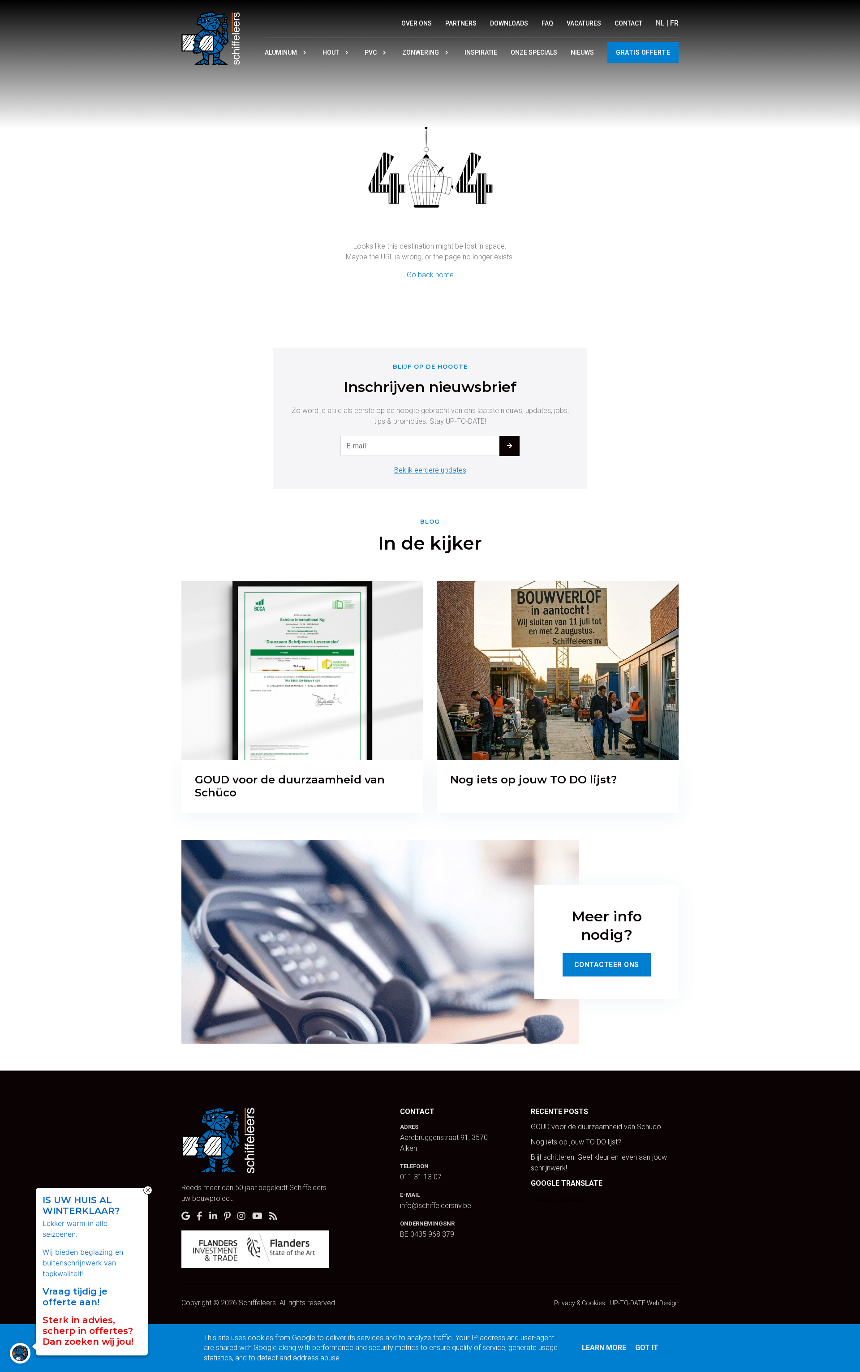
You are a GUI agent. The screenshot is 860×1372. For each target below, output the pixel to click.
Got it (646, 1347)
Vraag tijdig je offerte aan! (75, 1296)
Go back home (430, 275)
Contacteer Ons (606, 964)
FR (674, 23)
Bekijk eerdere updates (430, 470)
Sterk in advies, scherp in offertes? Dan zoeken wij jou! (88, 1331)
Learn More (604, 1347)
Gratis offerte (643, 52)
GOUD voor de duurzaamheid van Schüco (596, 1127)
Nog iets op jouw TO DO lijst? (576, 1142)
